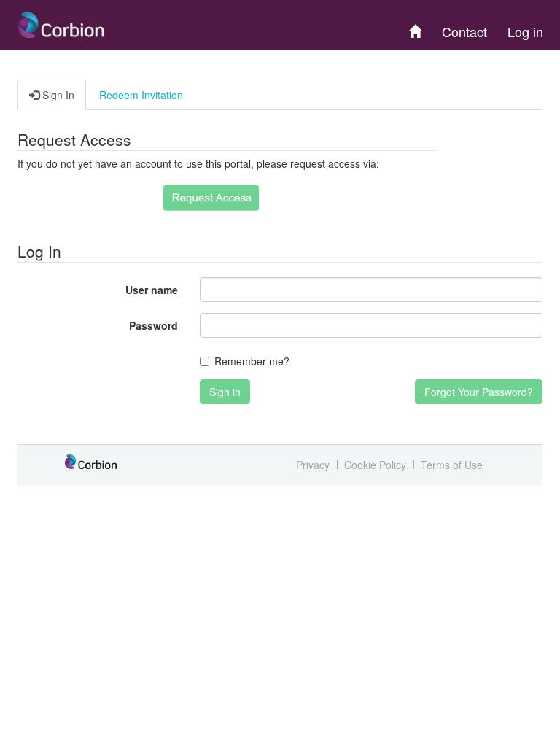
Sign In (56, 95)
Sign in (225, 391)
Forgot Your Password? (478, 391)
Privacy (313, 464)
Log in (525, 31)
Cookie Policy (375, 464)
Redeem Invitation (141, 95)
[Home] (415, 25)
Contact (464, 31)
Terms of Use (452, 464)
